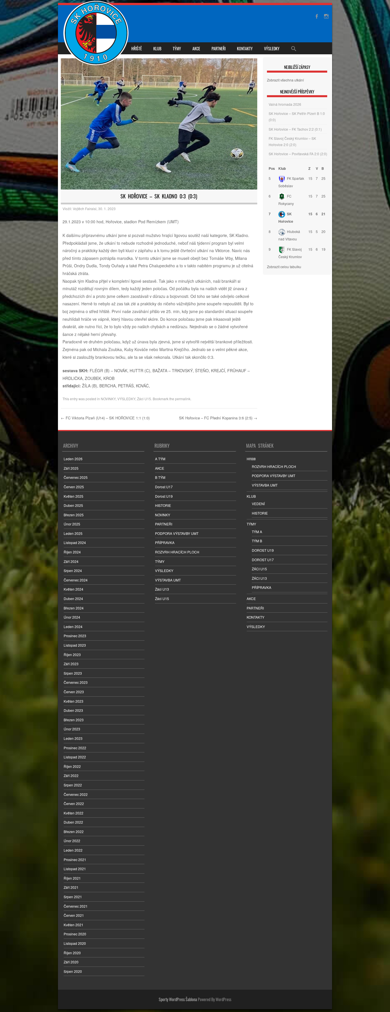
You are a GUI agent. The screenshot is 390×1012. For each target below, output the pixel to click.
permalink (182, 398)
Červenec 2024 (76, 579)
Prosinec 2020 (75, 933)
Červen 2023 (74, 691)
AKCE (196, 48)
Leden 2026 (73, 458)
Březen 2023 (74, 719)
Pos (272, 168)
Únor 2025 (72, 523)
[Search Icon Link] (293, 48)
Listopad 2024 (75, 542)
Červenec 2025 (76, 477)
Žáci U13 (162, 589)
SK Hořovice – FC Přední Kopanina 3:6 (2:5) (218, 418)
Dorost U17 (164, 486)
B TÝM (160, 477)
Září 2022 (71, 775)
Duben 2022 (73, 822)
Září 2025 (71, 468)
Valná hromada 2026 (285, 104)
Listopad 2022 (75, 756)
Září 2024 (71, 561)
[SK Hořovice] (97, 34)
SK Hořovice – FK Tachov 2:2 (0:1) (295, 129)
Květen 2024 (73, 589)
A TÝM (160, 458)
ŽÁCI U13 (259, 578)
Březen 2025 (74, 514)
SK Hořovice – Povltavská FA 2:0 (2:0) (298, 153)
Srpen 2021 (73, 896)
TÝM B (257, 540)
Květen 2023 (73, 701)
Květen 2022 (73, 812)
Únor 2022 (72, 840)
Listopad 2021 (75, 868)
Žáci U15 (144, 398)
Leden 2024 (73, 626)
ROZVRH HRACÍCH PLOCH (177, 551)
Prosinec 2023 (75, 635)
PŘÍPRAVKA (164, 542)
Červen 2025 (74, 486)
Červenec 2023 (76, 682)
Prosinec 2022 (75, 747)
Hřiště (136, 48)
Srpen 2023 (73, 673)
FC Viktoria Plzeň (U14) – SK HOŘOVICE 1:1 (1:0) (105, 418)
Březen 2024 (74, 607)
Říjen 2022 (72, 766)
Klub (282, 168)
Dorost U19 (164, 496)
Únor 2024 (72, 617)
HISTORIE (163, 505)
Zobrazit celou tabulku (284, 266)
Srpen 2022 (73, 784)
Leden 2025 (73, 533)
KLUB (157, 48)
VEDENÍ (258, 503)
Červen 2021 (74, 915)
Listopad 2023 (75, 645)
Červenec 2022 (76, 794)
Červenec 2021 (76, 906)
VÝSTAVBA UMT (168, 579)
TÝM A (257, 531)
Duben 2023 (73, 710)
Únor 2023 (72, 728)
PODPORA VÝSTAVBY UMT (176, 533)
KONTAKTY (245, 48)
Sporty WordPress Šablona (178, 999)
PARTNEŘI (219, 48)
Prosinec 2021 (75, 859)
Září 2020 (71, 961)
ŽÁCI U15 (259, 568)
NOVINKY (108, 398)
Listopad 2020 (75, 943)
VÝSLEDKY (272, 48)
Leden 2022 (73, 850)
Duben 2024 (73, 598)
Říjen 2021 (72, 878)
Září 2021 (71, 887)
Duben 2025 (73, 505)
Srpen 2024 (73, 570)
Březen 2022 (74, 831)
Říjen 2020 (72, 952)
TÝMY (177, 48)
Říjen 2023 (72, 654)
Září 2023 (71, 663)
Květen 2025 (73, 496)
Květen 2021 (73, 924)
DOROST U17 (263, 559)
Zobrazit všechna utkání (285, 79)
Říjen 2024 (72, 551)
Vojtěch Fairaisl (85, 208)
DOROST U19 (263, 550)
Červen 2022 (74, 803)
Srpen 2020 (73, 971)
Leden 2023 (73, 738)
